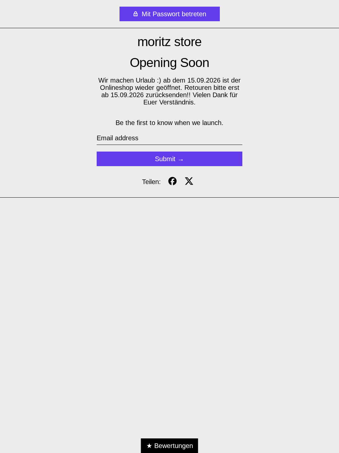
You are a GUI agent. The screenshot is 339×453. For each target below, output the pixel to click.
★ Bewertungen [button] (169, 445)
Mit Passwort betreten (173, 14)
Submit (165, 158)
